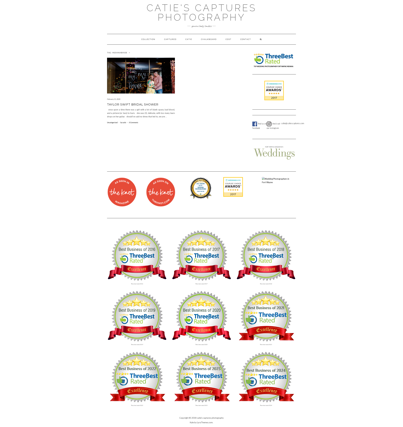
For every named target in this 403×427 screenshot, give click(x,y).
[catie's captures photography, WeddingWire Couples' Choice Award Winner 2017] (233, 186)
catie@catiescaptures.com (292, 123)
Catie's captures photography (202, 12)
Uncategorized (112, 122)
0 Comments (133, 122)
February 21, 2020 (113, 99)
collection (148, 39)
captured (170, 39)
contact (245, 39)
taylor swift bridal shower (132, 104)
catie (188, 39)
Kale (192, 422)
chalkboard (209, 39)
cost (228, 39)
